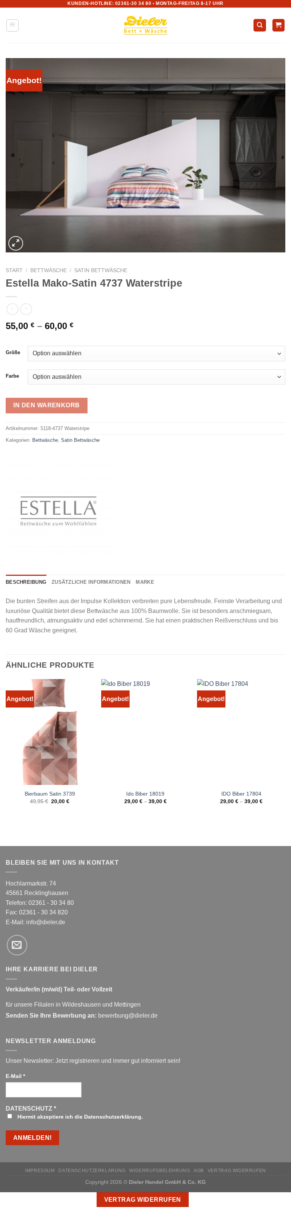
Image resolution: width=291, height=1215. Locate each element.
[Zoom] (15, 243)
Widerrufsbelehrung (159, 1170)
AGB (199, 1170)
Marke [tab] (145, 582)
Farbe (12, 376)
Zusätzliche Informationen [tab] (91, 582)
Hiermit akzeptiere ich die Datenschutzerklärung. (79, 1117)
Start (14, 270)
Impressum (40, 1170)
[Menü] (12, 25)
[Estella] (59, 510)
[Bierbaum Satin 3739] (50, 732)
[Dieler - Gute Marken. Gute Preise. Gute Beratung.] (145, 25)
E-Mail (15, 1076)
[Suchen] (259, 25)
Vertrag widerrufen (237, 1170)
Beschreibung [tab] (26, 582)
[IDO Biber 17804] (241, 732)
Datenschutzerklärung (91, 1170)
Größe (13, 352)
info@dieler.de (45, 922)
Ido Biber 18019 (145, 794)
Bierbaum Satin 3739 (50, 794)
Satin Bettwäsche (100, 270)
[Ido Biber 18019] (145, 732)
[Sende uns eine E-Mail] (17, 945)
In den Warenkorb (46, 405)
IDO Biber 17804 (241, 794)
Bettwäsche (48, 270)
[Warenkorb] (278, 25)
